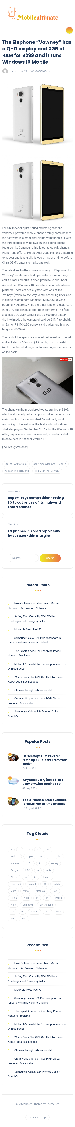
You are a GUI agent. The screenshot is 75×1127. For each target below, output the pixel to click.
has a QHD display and (17, 470)
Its (35, 877)
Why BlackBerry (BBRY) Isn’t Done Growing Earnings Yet (42, 782)
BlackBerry (16, 863)
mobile (56, 884)
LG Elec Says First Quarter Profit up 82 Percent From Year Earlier (44, 760)
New (55, 891)
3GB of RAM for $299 (16, 464)
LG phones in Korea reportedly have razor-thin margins (34, 533)
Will (47, 911)
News (24, 70)
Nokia (14, 897)
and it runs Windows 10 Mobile (49, 464)
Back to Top (39, 1117)
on (47, 897)
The (12, 911)
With (58, 911)
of (37, 897)
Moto (26, 891)
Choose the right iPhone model (33, 690)
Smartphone (46, 904)
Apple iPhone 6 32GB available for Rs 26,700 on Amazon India (44, 802)
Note (26, 897)
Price (13, 904)
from (41, 863)
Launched (16, 884)
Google (14, 870)
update (34, 911)
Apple (29, 856)
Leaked (32, 884)
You (13, 918)
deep (14, 70)
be (59, 856)
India (48, 870)
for (30, 863)
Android (15, 856)
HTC (27, 870)
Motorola (41, 891)
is (26, 877)
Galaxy (54, 863)
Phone (58, 897)
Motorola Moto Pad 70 (27, 629)
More (13, 891)
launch (46, 877)
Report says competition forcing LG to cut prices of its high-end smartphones (36, 502)
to (22, 911)
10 (28, 849)
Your (24, 918)
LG (44, 884)
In (38, 870)
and (47, 849)
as (41, 856)
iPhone (14, 877)
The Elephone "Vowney (47, 470)
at (50, 856)
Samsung (28, 904)
